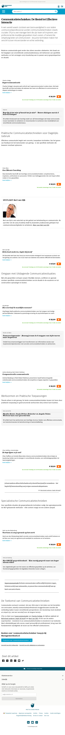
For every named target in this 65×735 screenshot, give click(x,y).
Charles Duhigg (37, 616)
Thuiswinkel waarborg (11, 713)
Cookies (46, 713)
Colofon (35, 713)
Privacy (41, 713)
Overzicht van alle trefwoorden (9, 645)
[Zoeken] (56, 11)
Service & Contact (38, 715)
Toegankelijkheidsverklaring (23, 715)
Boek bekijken (6, 92)
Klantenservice (7, 676)
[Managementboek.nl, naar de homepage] (7, 7)
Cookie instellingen (55, 713)
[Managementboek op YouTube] (32, 722)
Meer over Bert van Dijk (41, 225)
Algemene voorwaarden (25, 713)
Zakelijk (4, 679)
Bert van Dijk (33, 618)
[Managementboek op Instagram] (36, 722)
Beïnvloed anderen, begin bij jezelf (50, 490)
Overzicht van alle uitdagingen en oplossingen (32, 645)
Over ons (46, 715)
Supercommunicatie (12, 583)
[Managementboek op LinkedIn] (28, 722)
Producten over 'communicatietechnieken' (16, 640)
